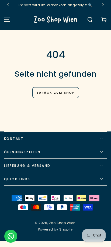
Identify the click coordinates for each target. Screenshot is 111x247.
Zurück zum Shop (55, 92)
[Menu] (7, 19)
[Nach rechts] (102, 5)
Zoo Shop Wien (62, 223)
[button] (90, 19)
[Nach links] (8, 5)
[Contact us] (10, 236)
